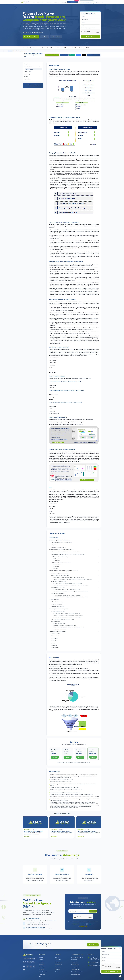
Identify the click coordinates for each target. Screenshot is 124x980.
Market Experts (42, 962)
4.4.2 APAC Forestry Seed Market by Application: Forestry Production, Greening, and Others (70, 591)
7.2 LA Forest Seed (55, 636)
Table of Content (28, 71)
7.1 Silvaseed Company (56, 633)
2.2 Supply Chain (54, 544)
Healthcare (57, 969)
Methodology (27, 74)
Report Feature (29, 69)
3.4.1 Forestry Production (58, 564)
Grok (85, 54)
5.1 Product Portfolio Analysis (57, 601)
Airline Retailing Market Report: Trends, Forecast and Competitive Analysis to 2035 (61, 832)
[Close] (120, 948)
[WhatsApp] (34, 966)
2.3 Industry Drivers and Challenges (58, 547)
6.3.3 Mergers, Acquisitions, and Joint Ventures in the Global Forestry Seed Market (68, 627)
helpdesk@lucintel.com (95, 965)
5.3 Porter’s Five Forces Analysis (57, 606)
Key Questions (27, 78)
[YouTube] (24, 969)
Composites (58, 966)
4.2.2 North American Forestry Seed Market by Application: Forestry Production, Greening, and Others (72, 579)
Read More (26, 836)
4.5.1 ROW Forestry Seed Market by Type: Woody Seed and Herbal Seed (66, 595)
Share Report (64, 54)
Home (24, 47)
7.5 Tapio (53, 643)
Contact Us (41, 969)
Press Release (42, 974)
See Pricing (45, 36)
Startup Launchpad (43, 971)
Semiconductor (58, 962)
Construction (58, 959)
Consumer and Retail (40, 47)
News (40, 976)
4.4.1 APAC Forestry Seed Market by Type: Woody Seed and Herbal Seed (66, 589)
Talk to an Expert (56, 36)
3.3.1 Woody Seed (56, 558)
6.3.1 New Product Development (59, 623)
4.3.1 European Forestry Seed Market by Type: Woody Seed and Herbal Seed (67, 583)
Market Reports (30, 47)
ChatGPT (73, 54)
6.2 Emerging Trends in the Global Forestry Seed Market (62, 619)
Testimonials (41, 964)
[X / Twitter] (27, 966)
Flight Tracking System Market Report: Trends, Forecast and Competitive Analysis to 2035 (89, 833)
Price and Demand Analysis (77, 957)
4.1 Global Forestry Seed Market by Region (60, 573)
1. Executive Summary (53, 537)
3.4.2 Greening (56, 566)
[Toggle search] (102, 2)
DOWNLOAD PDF (90, 36)
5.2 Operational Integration (56, 604)
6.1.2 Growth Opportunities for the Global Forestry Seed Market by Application (68, 615)
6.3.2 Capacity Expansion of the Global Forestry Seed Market (64, 625)
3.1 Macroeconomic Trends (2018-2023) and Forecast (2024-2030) (65, 552)
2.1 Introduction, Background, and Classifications (61, 542)
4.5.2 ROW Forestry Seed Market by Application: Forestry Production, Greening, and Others (70, 597)
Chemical (57, 957)
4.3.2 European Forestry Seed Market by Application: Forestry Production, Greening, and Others (71, 585)
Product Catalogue (75, 974)
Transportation (58, 964)
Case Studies (41, 957)
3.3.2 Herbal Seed (56, 560)
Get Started (92, 944)
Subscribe (92, 911)
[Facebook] (30, 966)
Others (48, 47)
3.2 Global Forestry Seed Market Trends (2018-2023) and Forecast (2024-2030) (68, 554)
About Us (41, 959)
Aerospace (57, 971)
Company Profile (75, 966)
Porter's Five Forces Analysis (77, 971)
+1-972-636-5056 (94, 962)
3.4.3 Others (55, 568)
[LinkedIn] (24, 966)
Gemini (79, 54)
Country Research (75, 964)
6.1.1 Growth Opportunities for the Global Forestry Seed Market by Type (66, 613)
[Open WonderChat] (120, 976)
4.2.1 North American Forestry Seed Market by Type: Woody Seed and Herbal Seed (68, 577)
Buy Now (26, 76)
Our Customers (42, 966)
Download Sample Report (31, 36)
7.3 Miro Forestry (54, 638)
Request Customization (94, 54)
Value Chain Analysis (75, 969)
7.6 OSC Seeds (54, 645)
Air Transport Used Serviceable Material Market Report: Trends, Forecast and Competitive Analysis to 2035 (33, 833)
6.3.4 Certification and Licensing (59, 628)
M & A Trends (74, 959)
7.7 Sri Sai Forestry (55, 647)
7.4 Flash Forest (54, 640)
